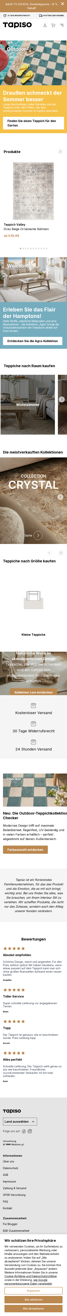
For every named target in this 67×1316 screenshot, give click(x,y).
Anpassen (33, 1290)
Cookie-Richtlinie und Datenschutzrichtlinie (30, 1276)
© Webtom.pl (13, 1144)
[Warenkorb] (53, 25)
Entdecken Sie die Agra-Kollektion (32, 341)
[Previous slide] (51, 152)
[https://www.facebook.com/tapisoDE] (24, 1131)
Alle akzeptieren (33, 1308)
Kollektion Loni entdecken (34, 692)
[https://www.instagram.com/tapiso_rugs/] (30, 1131)
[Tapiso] (17, 25)
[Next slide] (60, 152)
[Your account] (45, 25)
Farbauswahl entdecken (25, 850)
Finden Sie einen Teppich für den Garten (31, 123)
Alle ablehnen (34, 1299)
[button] (27, 404)
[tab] (20, 248)
